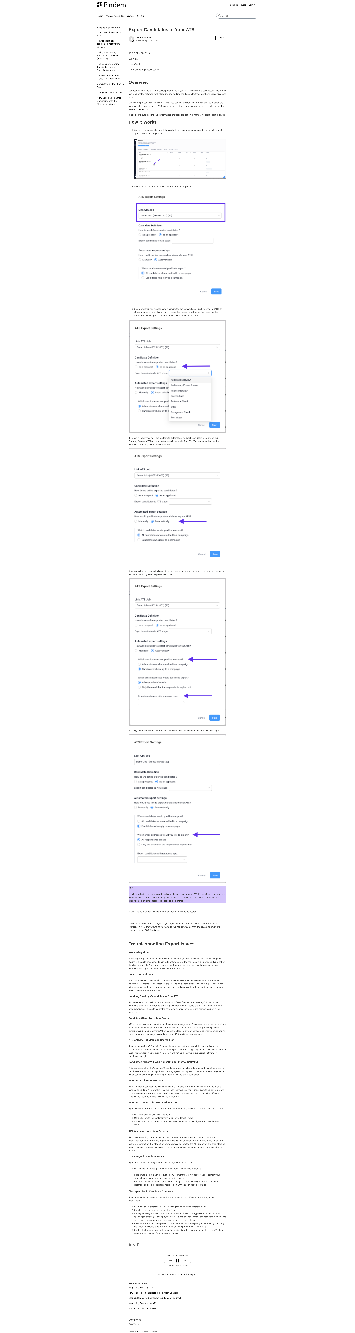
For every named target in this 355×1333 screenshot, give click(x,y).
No (185, 1261)
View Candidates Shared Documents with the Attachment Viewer (109, 101)
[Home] (111, 4)
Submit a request (238, 5)
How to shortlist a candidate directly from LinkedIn (108, 43)
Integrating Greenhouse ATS (143, 1303)
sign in (137, 1331)
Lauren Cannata (143, 37)
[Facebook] (130, 1244)
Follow (221, 38)
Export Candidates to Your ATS (110, 34)
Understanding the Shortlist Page (110, 85)
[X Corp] (134, 1244)
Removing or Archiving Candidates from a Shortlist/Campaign (108, 67)
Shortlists (141, 16)
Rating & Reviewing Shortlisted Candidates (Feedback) (108, 55)
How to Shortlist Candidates (142, 1308)
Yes (170, 1261)
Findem (100, 16)
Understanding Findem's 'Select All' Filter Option (109, 77)
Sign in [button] (252, 5)
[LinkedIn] (138, 1244)
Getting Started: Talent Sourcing (120, 16)
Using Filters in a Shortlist (110, 92)
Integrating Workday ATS (141, 1287)
